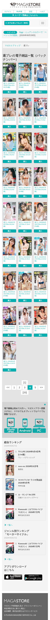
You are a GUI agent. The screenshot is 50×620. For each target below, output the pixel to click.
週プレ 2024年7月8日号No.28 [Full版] (9, 224)
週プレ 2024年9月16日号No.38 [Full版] (25, 120)
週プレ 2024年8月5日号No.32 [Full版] (9, 189)
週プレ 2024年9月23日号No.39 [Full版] (9, 120)
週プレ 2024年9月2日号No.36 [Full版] (9, 154)
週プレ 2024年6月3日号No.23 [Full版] (25, 259)
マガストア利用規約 (11, 606)
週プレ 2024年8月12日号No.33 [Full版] (40, 154)
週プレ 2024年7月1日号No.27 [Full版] (25, 224)
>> (41, 387)
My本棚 (19, 11)
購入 (9, 92)
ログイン (7, 11)
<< (8, 387)
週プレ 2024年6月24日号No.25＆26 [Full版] (40, 224)
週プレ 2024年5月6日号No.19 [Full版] (25, 293)
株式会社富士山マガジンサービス (25, 611)
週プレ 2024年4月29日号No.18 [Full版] (40, 293)
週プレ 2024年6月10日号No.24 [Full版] (9, 259)
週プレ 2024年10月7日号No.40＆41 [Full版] (41, 85)
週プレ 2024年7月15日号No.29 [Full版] (40, 189)
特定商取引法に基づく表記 (14, 608)
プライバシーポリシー (32, 606)
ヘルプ (42, 11)
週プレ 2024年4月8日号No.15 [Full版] (25, 328)
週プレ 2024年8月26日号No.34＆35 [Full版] (25, 154)
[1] (24, 382)
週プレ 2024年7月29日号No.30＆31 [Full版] (25, 189)
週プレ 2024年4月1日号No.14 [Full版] (40, 328)
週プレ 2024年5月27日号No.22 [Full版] (40, 259)
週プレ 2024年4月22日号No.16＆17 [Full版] (9, 328)
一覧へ (9, 525)
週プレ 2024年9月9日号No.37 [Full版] (40, 120)
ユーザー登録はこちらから (26, 15)
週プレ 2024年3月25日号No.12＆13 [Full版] (9, 363)
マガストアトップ (12, 45)
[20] (25, 392)
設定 (30, 11)
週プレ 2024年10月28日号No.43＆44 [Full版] (9, 85)
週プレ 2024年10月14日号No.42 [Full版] (24, 85)
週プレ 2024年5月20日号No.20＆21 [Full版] (9, 293)
